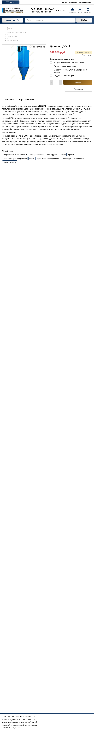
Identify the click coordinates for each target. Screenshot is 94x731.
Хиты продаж (85, 2)
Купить (78, 82)
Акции (64, 2)
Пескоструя (66, 158)
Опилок (63, 154)
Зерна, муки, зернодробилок (47, 158)
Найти (84, 20)
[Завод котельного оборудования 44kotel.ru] (12, 10)
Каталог (11, 20)
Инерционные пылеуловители (15, 154)
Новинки (73, 2)
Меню (12, 2)
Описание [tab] (9, 99)
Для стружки (52, 154)
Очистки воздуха (9, 162)
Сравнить (78, 89)
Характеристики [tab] (27, 99)
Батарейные (79, 158)
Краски (71, 154)
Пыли (31, 158)
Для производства (37, 154)
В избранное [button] (38, 47)
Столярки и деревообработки (15, 158)
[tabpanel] (47, 133)
